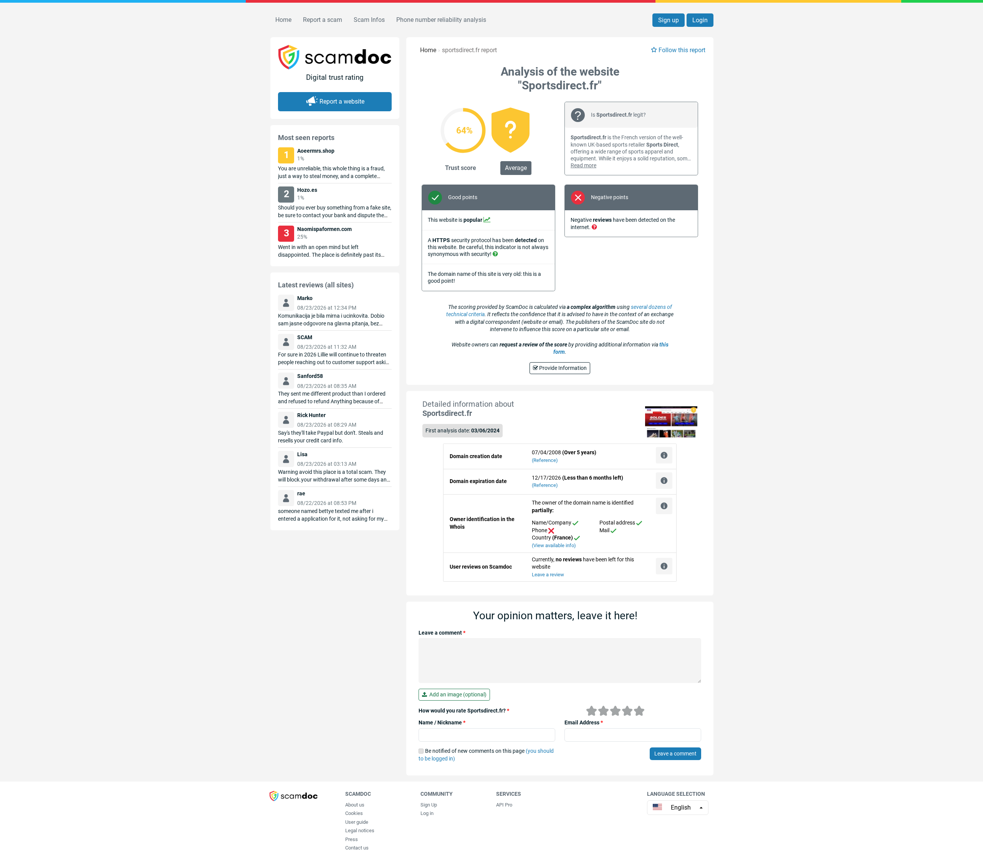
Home (283, 19)
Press (351, 839)
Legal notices (359, 830)
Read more (583, 165)
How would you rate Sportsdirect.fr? (464, 711)
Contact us (357, 848)
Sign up (668, 20)
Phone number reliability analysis (441, 19)
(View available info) (554, 545)
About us (354, 805)
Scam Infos (369, 19)
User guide (356, 822)
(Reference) (545, 460)
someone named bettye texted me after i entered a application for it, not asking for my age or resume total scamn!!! (331, 518)
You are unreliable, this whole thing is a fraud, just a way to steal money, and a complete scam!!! (331, 176)
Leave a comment (442, 633)
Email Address (583, 722)
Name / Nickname (442, 722)
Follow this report (682, 50)
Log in (427, 813)
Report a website (341, 101)
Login (700, 20)
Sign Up (428, 805)
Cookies (354, 813)
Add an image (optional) (457, 694)
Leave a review (548, 574)
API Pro (504, 805)
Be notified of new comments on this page (486, 755)
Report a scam (322, 19)
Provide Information (562, 368)
